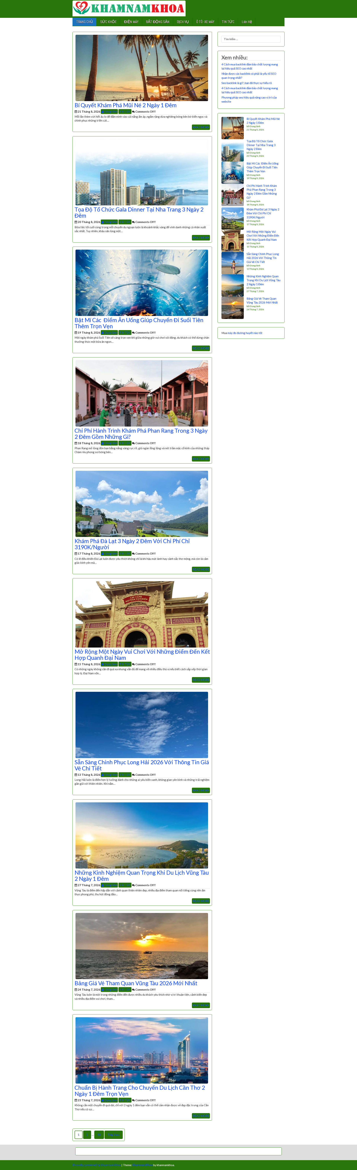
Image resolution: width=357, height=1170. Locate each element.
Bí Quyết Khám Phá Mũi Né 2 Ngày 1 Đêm (126, 105)
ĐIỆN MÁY (131, 22)
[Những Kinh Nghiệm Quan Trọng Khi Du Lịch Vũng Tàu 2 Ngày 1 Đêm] (141, 835)
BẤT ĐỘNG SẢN (157, 22)
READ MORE (201, 127)
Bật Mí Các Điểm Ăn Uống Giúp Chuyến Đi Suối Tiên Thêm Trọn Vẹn (139, 323)
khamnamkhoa (143, 1165)
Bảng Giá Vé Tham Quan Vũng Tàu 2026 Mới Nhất (136, 983)
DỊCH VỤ (183, 22)
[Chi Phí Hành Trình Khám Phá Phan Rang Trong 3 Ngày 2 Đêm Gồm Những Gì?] (141, 393)
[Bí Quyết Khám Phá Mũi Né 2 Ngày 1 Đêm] (141, 67)
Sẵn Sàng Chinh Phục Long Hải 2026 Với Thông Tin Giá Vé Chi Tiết (142, 765)
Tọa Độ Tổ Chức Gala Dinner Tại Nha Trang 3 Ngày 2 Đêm (139, 212)
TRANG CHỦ (84, 22)
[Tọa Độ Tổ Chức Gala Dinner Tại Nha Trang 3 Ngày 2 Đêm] (141, 172)
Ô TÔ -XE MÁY (205, 22)
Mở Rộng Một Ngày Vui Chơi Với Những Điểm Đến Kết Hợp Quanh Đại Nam (142, 654)
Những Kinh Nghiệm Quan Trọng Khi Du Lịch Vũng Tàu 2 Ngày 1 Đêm (142, 875)
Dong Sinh (110, 111)
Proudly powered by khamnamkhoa (97, 1165)
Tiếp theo (114, 1134)
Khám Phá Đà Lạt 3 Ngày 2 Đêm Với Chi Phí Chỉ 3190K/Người (132, 544)
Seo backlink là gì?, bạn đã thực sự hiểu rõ (246, 83)
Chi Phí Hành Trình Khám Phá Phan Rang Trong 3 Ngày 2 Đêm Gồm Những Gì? (141, 433)
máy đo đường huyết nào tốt (245, 333)
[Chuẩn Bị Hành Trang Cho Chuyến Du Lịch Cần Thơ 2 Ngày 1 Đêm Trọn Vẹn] (141, 1050)
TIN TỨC (228, 22)
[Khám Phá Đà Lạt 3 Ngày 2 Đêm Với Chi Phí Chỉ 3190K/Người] (141, 503)
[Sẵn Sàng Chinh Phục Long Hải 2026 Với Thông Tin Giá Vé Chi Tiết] (141, 724)
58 (99, 1134)
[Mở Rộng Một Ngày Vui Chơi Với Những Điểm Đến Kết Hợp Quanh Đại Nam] (141, 614)
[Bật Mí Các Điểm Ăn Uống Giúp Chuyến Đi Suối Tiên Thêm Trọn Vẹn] (141, 282)
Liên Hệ (247, 22)
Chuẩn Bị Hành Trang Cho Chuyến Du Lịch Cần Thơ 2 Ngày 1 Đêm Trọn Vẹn (140, 1090)
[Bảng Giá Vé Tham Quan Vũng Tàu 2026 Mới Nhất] (141, 945)
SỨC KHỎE (108, 22)
